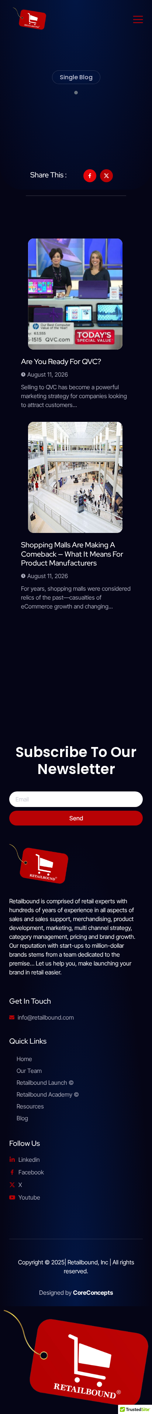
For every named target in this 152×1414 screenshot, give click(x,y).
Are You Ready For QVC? (61, 361)
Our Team (29, 1070)
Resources (30, 1106)
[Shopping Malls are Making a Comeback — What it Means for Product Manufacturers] (75, 477)
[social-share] (89, 175)
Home (24, 1059)
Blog (22, 1118)
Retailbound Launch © (45, 1082)
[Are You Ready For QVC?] (75, 294)
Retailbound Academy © (48, 1094)
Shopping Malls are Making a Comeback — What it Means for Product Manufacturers (72, 554)
